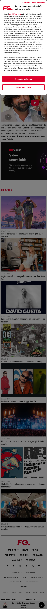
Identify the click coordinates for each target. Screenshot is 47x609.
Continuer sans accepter (33, 2)
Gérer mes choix (23, 87)
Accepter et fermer (23, 78)
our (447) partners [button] (15, 14)
